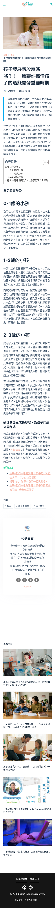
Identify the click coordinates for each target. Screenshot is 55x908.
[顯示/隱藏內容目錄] (44, 162)
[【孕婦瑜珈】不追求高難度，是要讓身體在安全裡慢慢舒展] (27, 832)
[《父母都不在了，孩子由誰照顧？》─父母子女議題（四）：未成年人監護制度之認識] (27, 705)
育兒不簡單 (22, 506)
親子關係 (39, 506)
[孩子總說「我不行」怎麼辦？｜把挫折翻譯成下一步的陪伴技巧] (27, 747)
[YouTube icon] (36, 580)
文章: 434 (27, 587)
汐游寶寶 (15, 449)
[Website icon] (24, 580)
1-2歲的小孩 (17, 173)
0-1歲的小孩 (17, 170)
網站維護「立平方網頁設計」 (27, 900)
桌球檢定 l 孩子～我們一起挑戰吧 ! (28, 481)
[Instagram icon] (30, 580)
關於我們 (34, 879)
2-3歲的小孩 (17, 177)
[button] (4, 4)
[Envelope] (31, 887)
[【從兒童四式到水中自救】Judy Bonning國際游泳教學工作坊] (27, 790)
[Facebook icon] (18, 580)
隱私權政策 (21, 879)
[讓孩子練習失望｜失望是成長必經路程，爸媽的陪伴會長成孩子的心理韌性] (27, 662)
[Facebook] (24, 887)
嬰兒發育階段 (13, 167)
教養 (8, 506)
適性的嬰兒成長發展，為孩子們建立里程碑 (27, 180)
